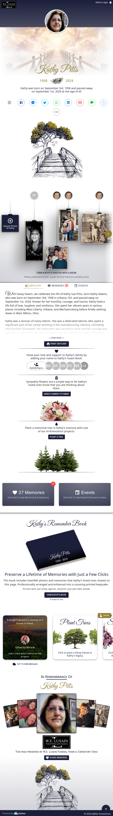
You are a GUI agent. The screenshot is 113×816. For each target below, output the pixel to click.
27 (53, 484)
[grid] (56, 236)
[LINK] (56, 112)
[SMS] (91, 102)
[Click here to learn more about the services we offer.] (56, 742)
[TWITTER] (44, 102)
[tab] (33, 286)
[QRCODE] (9, 102)
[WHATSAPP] (56, 102)
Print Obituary (58, 344)
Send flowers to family (56, 394)
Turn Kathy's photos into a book (56, 273)
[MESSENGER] (32, 102)
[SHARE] (103, 102)
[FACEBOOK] (21, 102)
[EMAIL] (80, 102)
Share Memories (58, 757)
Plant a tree (56, 437)
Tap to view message (27, 664)
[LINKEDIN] (68, 102)
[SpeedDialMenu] (106, 809)
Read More (56, 338)
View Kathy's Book (56, 595)
